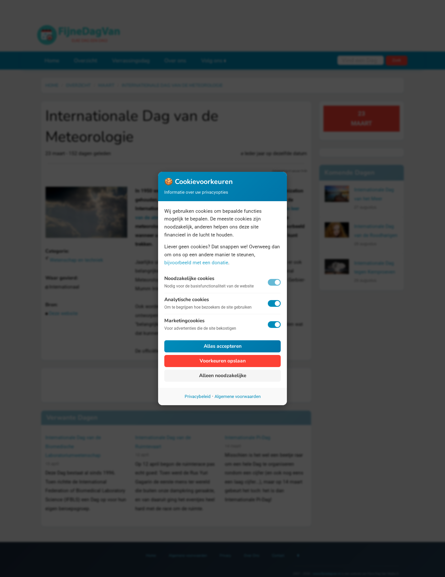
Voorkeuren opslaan (223, 361)
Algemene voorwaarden (238, 396)
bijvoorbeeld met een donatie (196, 263)
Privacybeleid (198, 396)
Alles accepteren (223, 346)
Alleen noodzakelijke (222, 375)
